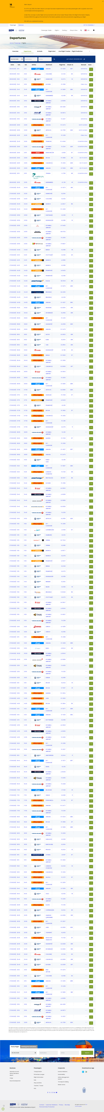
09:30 (18, 449)
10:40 (18, 483)
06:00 (18, 318)
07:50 (18, 416)
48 (72, 173)
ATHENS (48, 855)
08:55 (18, 432)
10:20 (18, 466)
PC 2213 (63, 318)
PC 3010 (63, 416)
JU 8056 (63, 101)
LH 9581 (63, 260)
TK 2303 (63, 377)
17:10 (18, 795)
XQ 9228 (63, 944)
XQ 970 (63, 571)
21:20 (18, 74)
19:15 (18, 855)
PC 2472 (63, 125)
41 (72, 182)
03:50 (18, 215)
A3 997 (63, 855)
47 (72, 855)
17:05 (18, 790)
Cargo (11, 1078)
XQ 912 (63, 767)
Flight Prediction (77, 51)
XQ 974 (63, 79)
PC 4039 (63, 209)
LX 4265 (63, 626)
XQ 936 (63, 215)
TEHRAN (48, 173)
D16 (72, 345)
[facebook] (48, 1092)
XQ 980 (63, 545)
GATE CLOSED (83, 125)
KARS (47, 340)
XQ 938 (63, 95)
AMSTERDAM (49, 755)
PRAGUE (48, 849)
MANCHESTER (50, 152)
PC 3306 (63, 360)
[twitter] (50, 1092)
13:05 (18, 677)
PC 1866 (63, 822)
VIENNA (48, 540)
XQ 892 (63, 587)
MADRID (48, 438)
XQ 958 (63, 576)
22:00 (18, 125)
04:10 (18, 255)
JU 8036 (63, 494)
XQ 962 (63, 255)
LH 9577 (63, 550)
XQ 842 (63, 683)
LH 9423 (63, 400)
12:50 (18, 648)
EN (88, 30)
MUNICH (48, 204)
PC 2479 (63, 329)
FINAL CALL (84, 84)
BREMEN (48, 582)
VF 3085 (63, 384)
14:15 (18, 720)
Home (11, 43)
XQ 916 (63, 460)
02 (72, 976)
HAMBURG (49, 535)
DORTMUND (49, 215)
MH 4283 (62, 107)
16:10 (18, 755)
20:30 (18, 921)
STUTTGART (49, 255)
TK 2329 (63, 784)
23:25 (25, 146)
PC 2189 (63, 637)
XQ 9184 (63, 345)
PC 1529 (63, 438)
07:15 (18, 395)
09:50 (18, 454)
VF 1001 (63, 790)
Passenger (13, 25)
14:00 (18, 698)
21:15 (18, 69)
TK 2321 (63, 671)
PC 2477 (62, 805)
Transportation (38, 1071)
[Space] (17, 30)
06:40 (18, 360)
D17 (72, 366)
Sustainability (61, 1074)
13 (72, 220)
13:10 (18, 683)
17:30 (18, 805)
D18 (72, 313)
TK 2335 (63, 899)
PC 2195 (63, 743)
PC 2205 (63, 882)
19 (72, 894)
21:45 (18, 89)
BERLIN (48, 250)
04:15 (18, 260)
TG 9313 (63, 665)
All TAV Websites (89, 25)
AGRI (47, 698)
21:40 (18, 84)
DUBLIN (48, 677)
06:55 (18, 371)
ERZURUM (48, 307)
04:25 (18, 281)
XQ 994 (63, 193)
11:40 (18, 576)
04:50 (18, 302)
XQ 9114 (63, 340)
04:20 (18, 270)
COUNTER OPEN (82, 141)
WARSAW (48, 395)
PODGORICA (49, 800)
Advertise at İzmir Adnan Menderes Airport (14, 1073)
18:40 (18, 827)
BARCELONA (49, 844)
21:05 (18, 976)
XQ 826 (63, 839)
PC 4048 (62, 141)
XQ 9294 (63, 307)
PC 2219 (63, 135)
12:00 (18, 626)
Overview (15, 51)
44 (72, 74)
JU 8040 (63, 608)
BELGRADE (49, 790)
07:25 (18, 410)
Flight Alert (52, 51)
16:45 (18, 767)
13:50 (18, 693)
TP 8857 (63, 244)
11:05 (18, 530)
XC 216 (63, 182)
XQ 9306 (63, 959)
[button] (103, 1)
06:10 (18, 334)
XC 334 (63, 74)
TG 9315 (63, 778)
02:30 (18, 193)
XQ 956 (63, 720)
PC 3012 (63, 163)
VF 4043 (63, 817)
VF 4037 (63, 302)
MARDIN (48, 693)
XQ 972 (63, 597)
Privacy (61, 1105)
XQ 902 (63, 199)
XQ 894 (63, 844)
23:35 (18, 182)
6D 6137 (63, 478)
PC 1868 (63, 158)
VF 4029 (63, 643)
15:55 (18, 749)
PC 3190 (63, 84)
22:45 (18, 141)
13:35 (18, 688)
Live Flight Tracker (64, 51)
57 (72, 152)
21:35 (18, 986)
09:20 (18, 438)
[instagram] (52, 1092)
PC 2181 (63, 421)
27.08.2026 (13, 187)
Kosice (48, 281)
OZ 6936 (63, 500)
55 (72, 204)
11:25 (18, 535)
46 (72, 478)
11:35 (18, 561)
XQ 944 (63, 755)
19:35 (18, 872)
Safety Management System (63, 1078)
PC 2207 (63, 921)
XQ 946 (63, 566)
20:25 (18, 910)
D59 (71, 286)
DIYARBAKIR (49, 313)
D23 (71, 146)
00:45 (18, 187)
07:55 (18, 421)
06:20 (18, 350)
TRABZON (48, 141)
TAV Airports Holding (63, 1082)
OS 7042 (62, 540)
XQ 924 (63, 910)
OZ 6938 (63, 659)
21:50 (18, 101)
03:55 (18, 225)
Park (35, 1080)
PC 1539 (63, 395)
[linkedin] (54, 1092)
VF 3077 (63, 709)
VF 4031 (63, 715)
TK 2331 (63, 811)
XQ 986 (63, 265)
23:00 (18, 146)
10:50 (18, 518)
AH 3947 (63, 602)
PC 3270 (63, 970)
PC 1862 (63, 410)
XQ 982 (63, 976)
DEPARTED (84, 69)
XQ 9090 (63, 390)
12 (72, 79)
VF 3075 (63, 286)
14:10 (18, 709)
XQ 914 (63, 535)
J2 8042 (63, 648)
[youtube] (56, 1092)
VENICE (48, 795)
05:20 (18, 307)
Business (21, 25)
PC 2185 (63, 524)
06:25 (18, 355)
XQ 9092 (63, 927)
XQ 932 (63, 297)
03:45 (18, 204)
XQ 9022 (63, 334)
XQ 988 (63, 220)
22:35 (18, 135)
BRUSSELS (49, 292)
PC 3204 (63, 693)
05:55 (18, 659)
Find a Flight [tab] (15, 1047)
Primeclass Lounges (39, 1074)
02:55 (18, 199)
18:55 (18, 833)
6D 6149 (63, 281)
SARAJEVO (49, 839)
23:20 (25, 141)
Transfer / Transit (38, 1085)
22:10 (25, 84)
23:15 (25, 152)
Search (87, 1053)
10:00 (18, 460)
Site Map (67, 1105)
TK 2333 (63, 833)
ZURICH (48, 626)
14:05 (18, 703)
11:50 (18, 592)
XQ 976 (63, 556)
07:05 (18, 390)
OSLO (47, 894)
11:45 (18, 587)
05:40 (18, 313)
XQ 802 (63, 932)
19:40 (18, 877)
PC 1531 (63, 472)
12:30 (18, 643)
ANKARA (48, 69)
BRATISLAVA (49, 478)
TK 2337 (63, 119)
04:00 (18, 250)
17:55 (18, 811)
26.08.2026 (13, 69)
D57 (71, 69)
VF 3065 (63, 89)
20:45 (18, 964)
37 (72, 355)
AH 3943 (63, 371)
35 (72, 158)
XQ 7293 (63, 130)
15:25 (18, 743)
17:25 (18, 800)
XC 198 (63, 350)
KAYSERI (48, 84)
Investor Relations (62, 1071)
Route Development (15, 1081)
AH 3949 (63, 725)
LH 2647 (63, 204)
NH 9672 (63, 113)
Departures (27, 51)
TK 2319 (63, 620)
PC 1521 (63, 938)
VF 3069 (63, 827)
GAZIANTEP (49, 324)
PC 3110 (63, 905)
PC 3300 (63, 860)
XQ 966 (63, 250)
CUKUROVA (49, 163)
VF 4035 (63, 69)
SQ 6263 (63, 506)
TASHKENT (49, 932)
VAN (47, 345)
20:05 (18, 905)
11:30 (18, 550)
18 (72, 250)
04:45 (18, 292)
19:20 (18, 866)
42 (72, 954)
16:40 (18, 760)
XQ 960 (63, 632)
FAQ (35, 1088)
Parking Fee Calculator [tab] (28, 1047)
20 (72, 255)
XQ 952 (63, 894)
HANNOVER (49, 79)
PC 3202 (63, 698)
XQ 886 (63, 677)
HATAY (48, 334)
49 (72, 648)
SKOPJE (48, 877)
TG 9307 (63, 614)
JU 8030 (63, 731)
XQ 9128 (63, 324)
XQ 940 (63, 866)
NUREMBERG (49, 95)
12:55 (25, 659)
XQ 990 (63, 276)
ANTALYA (48, 130)
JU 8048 (63, 772)
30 (72, 597)
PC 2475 (62, 454)
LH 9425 (63, 270)
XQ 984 (63, 582)
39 (72, 472)
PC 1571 (63, 877)
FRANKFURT (49, 270)
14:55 (18, 725)
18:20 (18, 822)
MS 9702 (63, 231)
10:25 (18, 472)
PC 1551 (63, 800)
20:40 (18, 954)
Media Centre (61, 1084)
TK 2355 (63, 238)
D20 (71, 130)
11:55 (18, 602)
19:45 (18, 894)
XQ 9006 (62, 366)
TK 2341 (63, 146)
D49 (71, 163)
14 (72, 587)
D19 (72, 307)
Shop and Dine (38, 1083)
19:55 (18, 899)
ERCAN (48, 158)
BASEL (47, 767)
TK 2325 (63, 737)
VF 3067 (63, 466)
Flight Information (38, 1077)
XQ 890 (63, 795)
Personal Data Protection (47, 1107)
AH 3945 (63, 488)
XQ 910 (63, 405)
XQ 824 (63, 849)
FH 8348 (63, 592)
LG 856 (63, 530)
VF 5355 (63, 888)
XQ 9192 (63, 313)
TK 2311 (63, 432)
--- (86, 187)
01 (72, 683)
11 (72, 215)
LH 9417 (63, 561)
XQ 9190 (63, 518)
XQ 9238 (63, 964)
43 (72, 350)
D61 (72, 187)
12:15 (18, 637)
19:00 (18, 849)
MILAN (47, 587)
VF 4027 (63, 449)
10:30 (18, 478)
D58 (71, 168)
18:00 (18, 817)
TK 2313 (63, 512)
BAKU (47, 648)
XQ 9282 (63, 949)
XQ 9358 (63, 915)
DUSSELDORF (49, 220)
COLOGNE (49, 74)
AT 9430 (63, 225)
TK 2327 (63, 749)
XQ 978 (63, 427)
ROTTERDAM (49, 720)
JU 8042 (63, 653)
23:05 (18, 163)
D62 (71, 89)
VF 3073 (63, 187)
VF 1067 (63, 688)
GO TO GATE (83, 158)
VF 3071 (63, 760)
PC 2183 (63, 443)
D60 (71, 466)
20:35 (18, 938)
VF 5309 (63, 168)
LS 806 (63, 152)
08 (72, 95)
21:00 (18, 970)
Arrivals (39, 51)
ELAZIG (48, 905)
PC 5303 (63, 355)
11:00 (18, 524)
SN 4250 (63, 292)
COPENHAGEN (50, 910)
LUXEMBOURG (50, 530)
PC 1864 (63, 703)
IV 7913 (63, 173)
